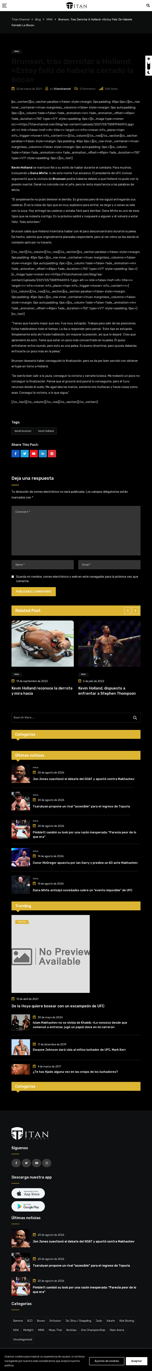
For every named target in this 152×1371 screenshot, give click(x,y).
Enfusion (55, 1320)
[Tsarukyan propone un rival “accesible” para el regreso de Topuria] (20, 801)
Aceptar (136, 1361)
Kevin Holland (46, 431)
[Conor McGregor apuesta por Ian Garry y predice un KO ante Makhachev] (20, 857)
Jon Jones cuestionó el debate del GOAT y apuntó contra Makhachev (83, 779)
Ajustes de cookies (107, 1361)
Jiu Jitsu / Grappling (78, 1320)
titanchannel (62, 88)
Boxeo (41, 1320)
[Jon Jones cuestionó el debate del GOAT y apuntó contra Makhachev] (20, 773)
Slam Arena (117, 1330)
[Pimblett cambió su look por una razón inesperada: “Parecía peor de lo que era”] (20, 829)
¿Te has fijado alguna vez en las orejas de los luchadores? (75, 1072)
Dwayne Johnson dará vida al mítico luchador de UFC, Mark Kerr (79, 1049)
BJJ (29, 1320)
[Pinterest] (52, 453)
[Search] (148, 6)
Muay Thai (55, 1330)
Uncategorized (22, 1339)
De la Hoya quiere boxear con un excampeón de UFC (58, 1006)
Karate (111, 1320)
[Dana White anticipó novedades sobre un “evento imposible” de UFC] (20, 884)
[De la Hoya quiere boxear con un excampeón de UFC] (76, 954)
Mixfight (28, 1330)
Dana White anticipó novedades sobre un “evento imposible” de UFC (82, 890)
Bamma (18, 1320)
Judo (99, 1320)
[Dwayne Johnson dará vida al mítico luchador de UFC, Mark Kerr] (20, 1047)
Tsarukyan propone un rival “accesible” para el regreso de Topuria (81, 806)
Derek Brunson (22, 431)
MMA (35, 767)
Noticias (71, 1330)
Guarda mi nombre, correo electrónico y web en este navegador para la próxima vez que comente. (77, 579)
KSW (16, 1330)
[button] (127, 610)
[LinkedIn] (43, 453)
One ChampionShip (93, 1330)
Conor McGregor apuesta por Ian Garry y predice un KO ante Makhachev (85, 863)
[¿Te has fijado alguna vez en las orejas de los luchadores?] (20, 1069)
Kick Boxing (126, 1320)
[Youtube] (34, 453)
